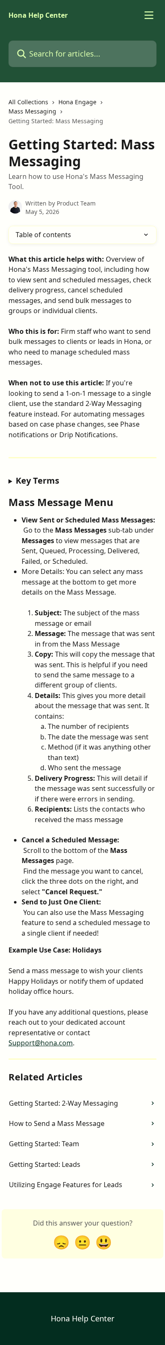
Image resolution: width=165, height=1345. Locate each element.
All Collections (28, 102)
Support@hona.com (40, 1042)
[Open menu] (149, 15)
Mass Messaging (32, 111)
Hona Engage (77, 102)
